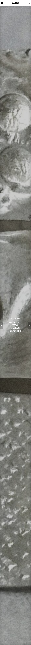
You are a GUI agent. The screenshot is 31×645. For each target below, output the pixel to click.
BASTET (15, 3)
